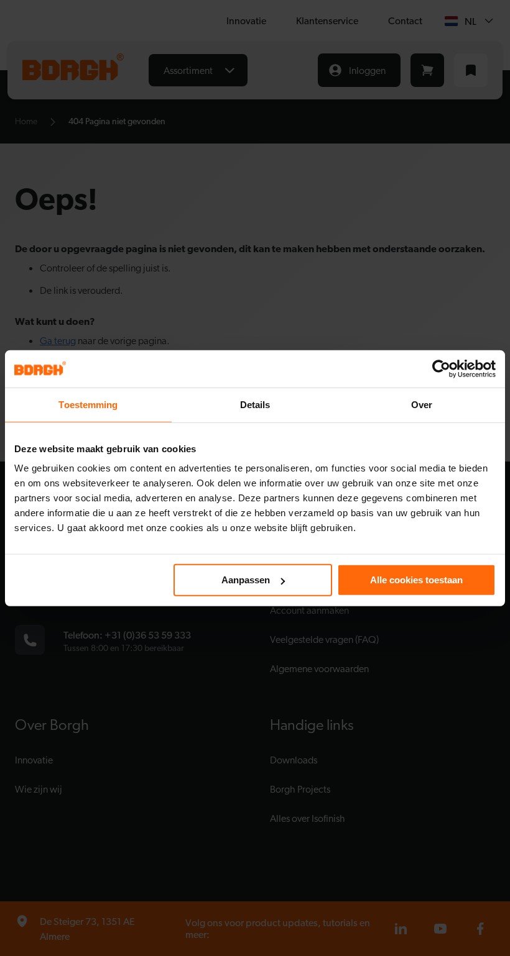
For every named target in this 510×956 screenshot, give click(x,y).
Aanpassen (245, 580)
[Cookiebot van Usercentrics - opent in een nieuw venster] (441, 368)
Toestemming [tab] (88, 404)
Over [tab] (421, 404)
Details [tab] (255, 404)
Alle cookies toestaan (416, 580)
